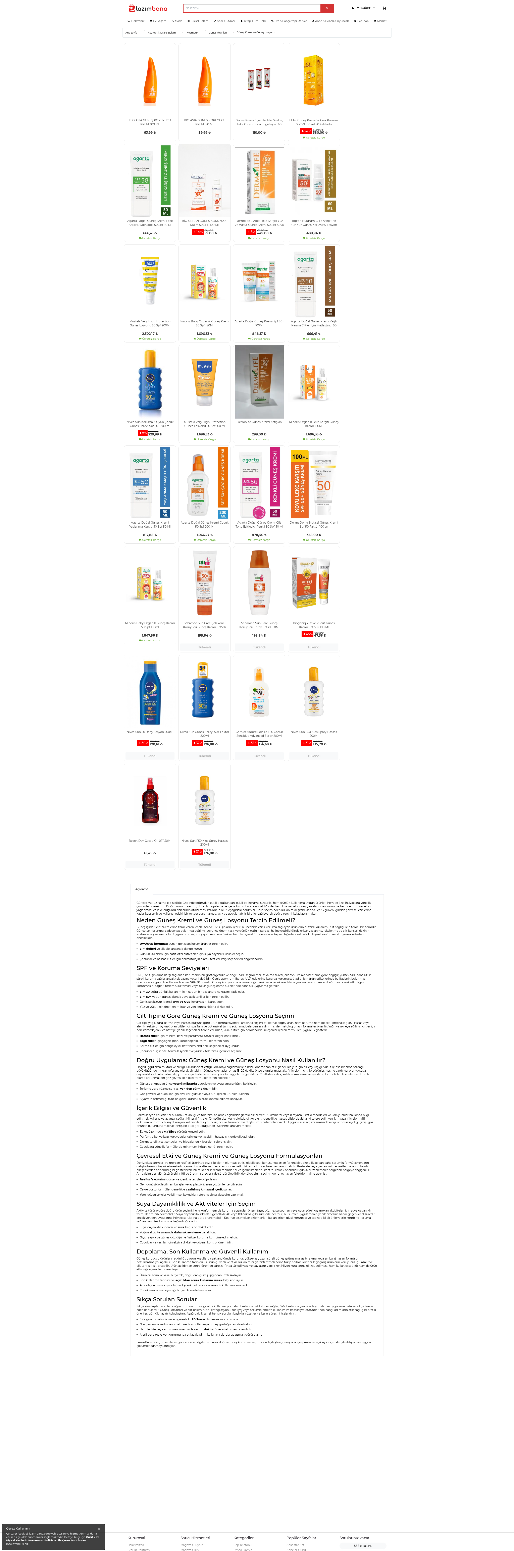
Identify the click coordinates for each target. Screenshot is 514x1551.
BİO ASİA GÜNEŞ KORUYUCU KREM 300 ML (150, 122)
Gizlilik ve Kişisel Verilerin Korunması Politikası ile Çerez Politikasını (52, 1538)
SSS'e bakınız (363, 1546)
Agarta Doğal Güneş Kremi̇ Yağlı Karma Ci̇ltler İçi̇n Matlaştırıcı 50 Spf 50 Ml (314, 323)
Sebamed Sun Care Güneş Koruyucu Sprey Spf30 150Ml (259, 625)
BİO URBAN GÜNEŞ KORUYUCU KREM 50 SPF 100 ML (204, 222)
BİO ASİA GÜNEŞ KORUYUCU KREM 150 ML (204, 122)
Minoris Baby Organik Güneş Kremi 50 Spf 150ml (150, 625)
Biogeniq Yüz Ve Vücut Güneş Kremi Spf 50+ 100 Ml (314, 625)
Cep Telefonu (243, 1545)
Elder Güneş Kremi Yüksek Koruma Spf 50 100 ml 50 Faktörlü (314, 122)
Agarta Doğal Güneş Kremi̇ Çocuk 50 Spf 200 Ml (204, 524)
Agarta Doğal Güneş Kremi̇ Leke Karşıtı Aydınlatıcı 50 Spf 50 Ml (150, 222)
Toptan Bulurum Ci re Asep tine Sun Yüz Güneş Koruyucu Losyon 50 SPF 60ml (314, 222)
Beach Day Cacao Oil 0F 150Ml (150, 841)
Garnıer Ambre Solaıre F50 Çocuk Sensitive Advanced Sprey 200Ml (259, 733)
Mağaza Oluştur (192, 1545)
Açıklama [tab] (141, 889)
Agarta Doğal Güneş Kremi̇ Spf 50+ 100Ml (259, 323)
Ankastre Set (295, 1545)
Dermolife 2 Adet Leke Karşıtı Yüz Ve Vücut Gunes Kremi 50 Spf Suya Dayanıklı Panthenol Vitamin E (259, 222)
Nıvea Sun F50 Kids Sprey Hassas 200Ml (314, 733)
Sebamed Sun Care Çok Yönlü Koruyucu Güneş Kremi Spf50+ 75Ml (204, 625)
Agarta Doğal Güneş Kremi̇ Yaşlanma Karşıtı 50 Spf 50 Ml (150, 524)
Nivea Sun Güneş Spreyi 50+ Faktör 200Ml (204, 733)
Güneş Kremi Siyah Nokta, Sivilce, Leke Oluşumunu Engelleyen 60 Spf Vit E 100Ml (259, 122)
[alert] (53, 1537)
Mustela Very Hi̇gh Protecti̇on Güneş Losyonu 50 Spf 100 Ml (204, 423)
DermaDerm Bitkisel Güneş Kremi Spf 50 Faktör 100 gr (314, 524)
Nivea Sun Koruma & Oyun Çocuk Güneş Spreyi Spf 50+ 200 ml (149, 423)
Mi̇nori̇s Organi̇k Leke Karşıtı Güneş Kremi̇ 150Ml (314, 423)
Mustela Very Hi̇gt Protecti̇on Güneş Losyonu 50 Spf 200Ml (150, 323)
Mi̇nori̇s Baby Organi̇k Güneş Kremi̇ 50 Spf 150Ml (204, 323)
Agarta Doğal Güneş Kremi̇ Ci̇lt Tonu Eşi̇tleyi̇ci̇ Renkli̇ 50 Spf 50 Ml (259, 524)
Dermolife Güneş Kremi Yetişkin (259, 422)
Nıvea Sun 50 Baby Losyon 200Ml (150, 732)
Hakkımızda (135, 1545)
